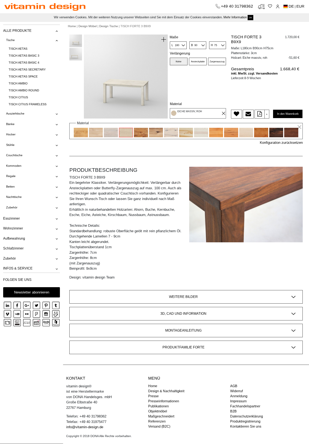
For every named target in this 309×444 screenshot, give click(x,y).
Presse (153, 396)
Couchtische (14, 155)
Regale (11, 176)
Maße (174, 37)
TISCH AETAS (18, 48)
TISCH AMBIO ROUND (24, 90)
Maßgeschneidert (161, 416)
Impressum (238, 401)
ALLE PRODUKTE (17, 30)
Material (176, 104)
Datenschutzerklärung (246, 416)
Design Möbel (87, 26)
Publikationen (158, 406)
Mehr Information (235, 17)
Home (72, 26)
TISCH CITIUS (18, 97)
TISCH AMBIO (18, 83)
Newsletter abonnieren (31, 292)
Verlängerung (180, 53)
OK (250, 17)
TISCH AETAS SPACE (23, 76)
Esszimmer (11, 218)
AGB (233, 386)
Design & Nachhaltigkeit (166, 391)
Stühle (10, 145)
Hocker (11, 134)
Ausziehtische (15, 113)
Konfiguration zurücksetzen (281, 143)
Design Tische (108, 26)
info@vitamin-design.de (84, 427)
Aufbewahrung (14, 238)
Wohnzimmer (13, 228)
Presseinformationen (163, 401)
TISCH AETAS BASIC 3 (24, 55)
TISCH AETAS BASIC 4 (24, 62)
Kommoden (13, 165)
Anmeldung (238, 396)
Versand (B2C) (159, 426)
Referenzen (157, 421)
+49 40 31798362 (237, 6)
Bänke (10, 124)
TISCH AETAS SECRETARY (27, 69)
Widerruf (236, 391)
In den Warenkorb (287, 113)
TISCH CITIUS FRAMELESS (27, 104)
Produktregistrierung (245, 421)
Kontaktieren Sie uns (245, 426)
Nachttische (14, 197)
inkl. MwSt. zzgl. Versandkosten (254, 73)
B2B (233, 411)
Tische (10, 40)
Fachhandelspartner (245, 406)
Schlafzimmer (13, 248)
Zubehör (11, 207)
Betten (10, 186)
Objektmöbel (157, 411)
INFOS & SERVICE (18, 268)
